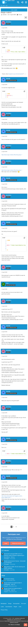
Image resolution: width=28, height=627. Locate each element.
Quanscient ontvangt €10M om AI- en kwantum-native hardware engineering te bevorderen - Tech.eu (14, 555)
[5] (4, 247)
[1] (4, 50)
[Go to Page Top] (25, 624)
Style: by (14, 624)
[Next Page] (16, 527)
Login (6, 543)
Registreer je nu (20, 537)
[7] (4, 250)
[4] (4, 245)
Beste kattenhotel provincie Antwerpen (13, 621)
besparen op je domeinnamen (15, 73)
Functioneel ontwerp (9, 578)
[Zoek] (18, 2)
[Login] (22, 2)
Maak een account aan (18, 543)
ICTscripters (6, 558)
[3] (4, 97)
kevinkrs (5, 14)
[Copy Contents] (24, 48)
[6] (4, 248)
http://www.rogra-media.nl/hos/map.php (11, 154)
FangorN (6, 586)
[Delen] (25, 17)
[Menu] (26, 2)
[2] (4, 52)
